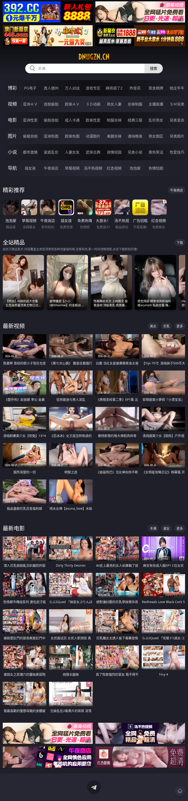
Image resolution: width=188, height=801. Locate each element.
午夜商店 (51, 168)
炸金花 (135, 88)
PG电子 (30, 88)
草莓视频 (72, 168)
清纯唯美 (135, 136)
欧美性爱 (93, 120)
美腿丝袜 (114, 136)
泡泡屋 (135, 168)
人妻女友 (72, 152)
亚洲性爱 (30, 120)
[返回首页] (179, 790)
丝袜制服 (135, 104)
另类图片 (177, 136)
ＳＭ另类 (177, 104)
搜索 (153, 68)
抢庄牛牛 (177, 88)
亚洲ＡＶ (30, 104)
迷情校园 (114, 152)
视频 (12, 104)
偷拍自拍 (51, 120)
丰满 (153, 528)
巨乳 (166, 326)
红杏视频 (114, 168)
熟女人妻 (114, 104)
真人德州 (51, 88)
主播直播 (156, 104)
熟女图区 (156, 136)
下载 (180, 242)
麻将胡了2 (114, 88)
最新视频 (14, 326)
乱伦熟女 (156, 120)
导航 (12, 168)
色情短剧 (156, 168)
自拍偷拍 (51, 104)
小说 (12, 152)
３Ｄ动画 (93, 104)
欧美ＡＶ (72, 104)
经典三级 (135, 120)
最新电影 (14, 528)
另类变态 (177, 120)
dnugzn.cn (94, 56)
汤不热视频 (93, 168)
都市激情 (30, 152)
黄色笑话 (156, 152)
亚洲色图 (51, 136)
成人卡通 (72, 120)
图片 (12, 136)
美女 (153, 326)
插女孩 (30, 168)
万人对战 (72, 88)
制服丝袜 (114, 120)
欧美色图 (72, 136)
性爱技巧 (177, 152)
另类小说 (135, 152)
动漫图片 (93, 136)
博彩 (12, 88)
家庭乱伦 (51, 152)
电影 (12, 120)
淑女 (166, 528)
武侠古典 (93, 152)
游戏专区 (93, 88)
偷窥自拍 (30, 136)
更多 (180, 326)
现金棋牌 (156, 88)
